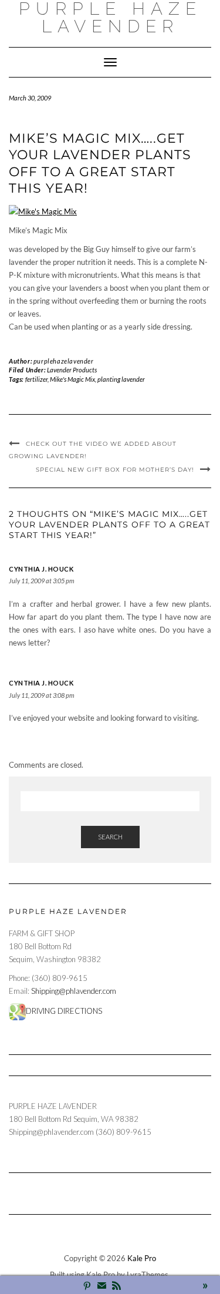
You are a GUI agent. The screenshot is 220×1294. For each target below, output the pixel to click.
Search (110, 837)
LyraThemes (147, 1274)
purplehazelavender (63, 361)
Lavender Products (72, 370)
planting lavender (121, 379)
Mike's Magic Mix (72, 379)
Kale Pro (141, 1258)
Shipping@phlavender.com (73, 991)
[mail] (101, 1286)
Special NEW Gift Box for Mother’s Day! (115, 469)
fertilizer (36, 379)
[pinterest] (87, 1286)
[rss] (116, 1286)
